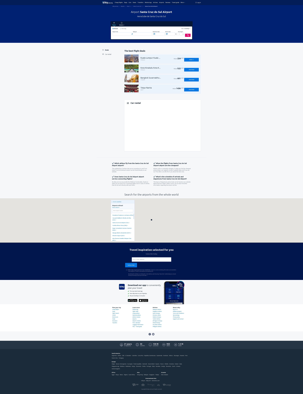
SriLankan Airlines (157, 324)
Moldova (122, 366)
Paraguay (121, 358)
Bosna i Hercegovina (121, 364)
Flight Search (115, 313)
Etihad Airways (156, 322)
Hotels (114, 315)
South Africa (132, 374)
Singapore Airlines (157, 311)
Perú (186, 355)
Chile (123, 355)
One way (124, 28)
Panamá (182, 355)
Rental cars (115, 317)
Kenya (117, 374)
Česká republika (137, 364)
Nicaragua (176, 355)
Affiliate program (177, 311)
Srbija (153, 366)
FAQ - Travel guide (137, 326)
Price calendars (136, 322)
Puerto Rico (115, 358)
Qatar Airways (156, 313)
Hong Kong (140, 374)
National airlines (136, 315)
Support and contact (178, 319)
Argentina (114, 355)
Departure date (156, 31)
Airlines (155, 2)
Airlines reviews (136, 317)
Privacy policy (176, 317)
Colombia (134, 355)
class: (182, 28)
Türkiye (157, 374)
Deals (134, 2)
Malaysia (146, 374)
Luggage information (137, 324)
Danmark (144, 364)
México (171, 355)
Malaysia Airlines (157, 309)
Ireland (176, 364)
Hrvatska (171, 364)
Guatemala (159, 355)
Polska (144, 366)
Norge (133, 366)
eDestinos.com (156, 380)
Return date (168, 31)
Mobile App (148, 2)
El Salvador (128, 355)
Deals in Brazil (115, 207)
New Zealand (164, 374)
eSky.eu (143, 380)
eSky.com (148, 380)
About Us (175, 309)
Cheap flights (119, 2)
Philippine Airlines (157, 326)
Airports (161, 2)
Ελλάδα (166, 364)
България (129, 364)
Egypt (113, 374)
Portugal (149, 366)
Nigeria (126, 374)
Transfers (140, 2)
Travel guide (175, 2)
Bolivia (119, 355)
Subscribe (131, 265)
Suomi (173, 366)
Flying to (135, 31)
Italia (180, 364)
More (182, 2)
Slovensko (168, 366)
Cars (130, 2)
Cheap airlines (136, 313)
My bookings (176, 315)
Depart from (115, 31)
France (162, 364)
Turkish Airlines (156, 319)
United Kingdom (116, 368)
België (113, 364)
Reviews (167, 2)
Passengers (180, 31)
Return (116, 28)
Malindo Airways (157, 317)
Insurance (114, 321)
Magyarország (115, 366)
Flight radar (135, 311)
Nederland (128, 366)
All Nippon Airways (157, 321)
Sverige (163, 366)
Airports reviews (136, 321)
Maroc (121, 374)
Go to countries (117, 201)
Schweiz (178, 366)
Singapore (151, 374)
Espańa (157, 364)
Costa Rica (140, 355)
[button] (151, 219)
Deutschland (151, 364)
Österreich (138, 366)
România (158, 366)
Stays (125, 2)
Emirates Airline (157, 315)
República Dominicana (150, 355)
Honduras (165, 355)
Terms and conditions (178, 313)
